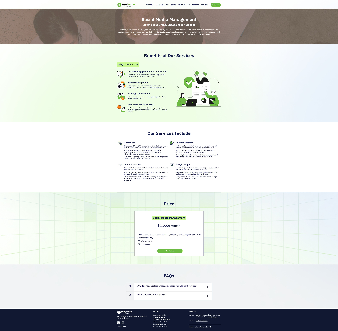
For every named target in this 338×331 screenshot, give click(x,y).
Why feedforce (193, 5)
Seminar (181, 5)
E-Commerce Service (159, 315)
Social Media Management (161, 319)
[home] (126, 5)
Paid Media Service (159, 317)
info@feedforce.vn (201, 321)
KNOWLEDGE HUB (163, 5)
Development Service (160, 324)
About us (204, 5)
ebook (173, 5)
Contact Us (216, 5)
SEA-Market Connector (160, 326)
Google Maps (212, 317)
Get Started (170, 251)
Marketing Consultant (160, 322)
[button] (149, 5)
